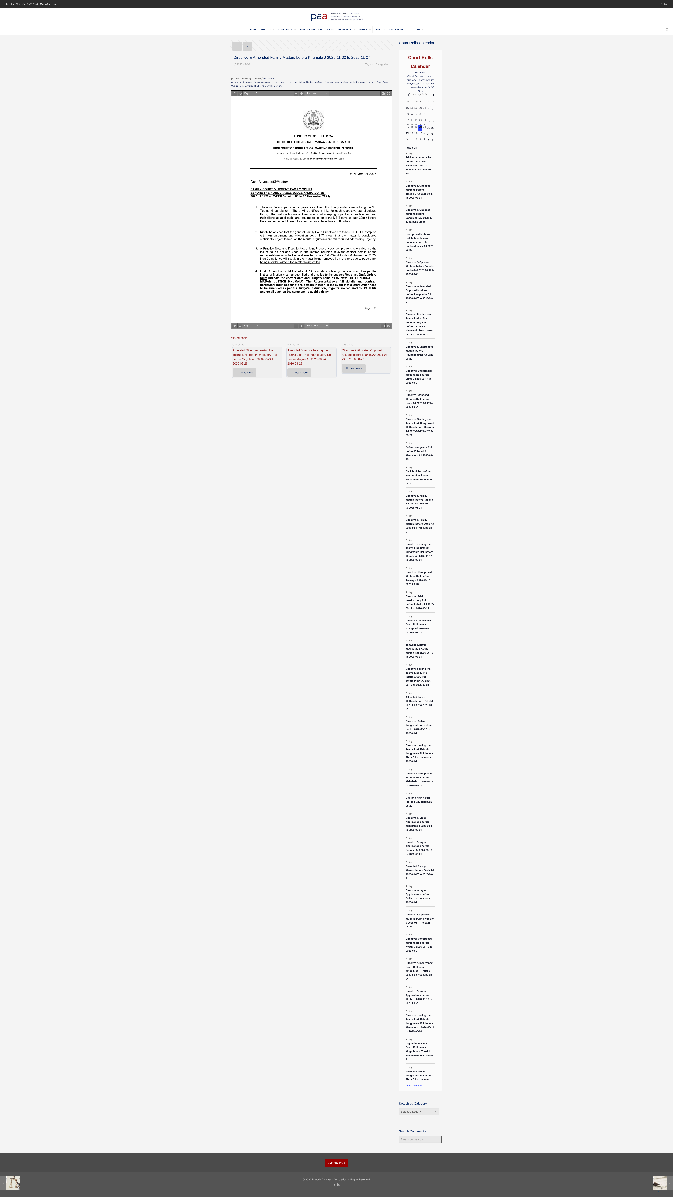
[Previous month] (408, 95)
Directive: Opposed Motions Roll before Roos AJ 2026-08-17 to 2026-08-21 (419, 401)
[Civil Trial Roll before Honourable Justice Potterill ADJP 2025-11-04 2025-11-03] (10, 1183)
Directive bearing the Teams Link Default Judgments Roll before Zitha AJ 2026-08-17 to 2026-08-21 (419, 753)
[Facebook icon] (661, 4)
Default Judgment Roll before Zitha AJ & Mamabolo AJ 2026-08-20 (419, 453)
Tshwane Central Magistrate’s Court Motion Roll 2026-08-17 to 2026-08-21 (419, 650)
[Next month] (433, 95)
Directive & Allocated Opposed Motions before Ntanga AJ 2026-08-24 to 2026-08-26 (365, 355)
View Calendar (414, 1085)
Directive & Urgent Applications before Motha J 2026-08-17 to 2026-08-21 (419, 997)
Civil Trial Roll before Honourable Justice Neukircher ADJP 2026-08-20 (419, 477)
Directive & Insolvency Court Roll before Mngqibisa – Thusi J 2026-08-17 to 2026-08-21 (419, 971)
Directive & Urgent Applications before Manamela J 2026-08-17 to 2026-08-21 (420, 823)
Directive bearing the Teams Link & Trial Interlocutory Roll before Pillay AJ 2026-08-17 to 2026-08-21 (419, 676)
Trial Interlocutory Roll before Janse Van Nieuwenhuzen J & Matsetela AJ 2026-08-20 (419, 165)
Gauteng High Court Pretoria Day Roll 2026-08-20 (419, 801)
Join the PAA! (336, 1162)
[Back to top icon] (658, 1191)
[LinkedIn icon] (665, 4)
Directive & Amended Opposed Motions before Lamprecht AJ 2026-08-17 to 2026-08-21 (419, 294)
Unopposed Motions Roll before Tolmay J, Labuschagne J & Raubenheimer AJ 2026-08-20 (420, 242)
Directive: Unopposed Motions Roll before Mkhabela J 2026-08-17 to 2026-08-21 (419, 779)
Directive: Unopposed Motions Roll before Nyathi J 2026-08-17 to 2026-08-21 (419, 944)
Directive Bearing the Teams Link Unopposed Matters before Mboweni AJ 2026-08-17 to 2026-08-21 (420, 427)
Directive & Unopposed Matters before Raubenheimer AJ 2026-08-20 (420, 352)
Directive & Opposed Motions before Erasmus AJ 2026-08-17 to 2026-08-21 (420, 191)
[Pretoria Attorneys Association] (336, 16)
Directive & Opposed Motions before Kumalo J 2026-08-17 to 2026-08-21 (420, 920)
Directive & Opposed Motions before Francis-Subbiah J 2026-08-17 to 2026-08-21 (420, 268)
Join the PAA (13, 3)
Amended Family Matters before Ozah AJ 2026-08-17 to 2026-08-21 (420, 872)
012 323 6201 (31, 4)
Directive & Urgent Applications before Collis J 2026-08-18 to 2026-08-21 (418, 896)
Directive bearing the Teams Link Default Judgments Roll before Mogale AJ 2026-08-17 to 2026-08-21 (419, 552)
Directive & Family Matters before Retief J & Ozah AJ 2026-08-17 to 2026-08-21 (419, 501)
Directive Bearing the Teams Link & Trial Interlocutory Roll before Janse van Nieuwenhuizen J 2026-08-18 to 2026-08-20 (419, 324)
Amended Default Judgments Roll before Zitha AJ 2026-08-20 (419, 1075)
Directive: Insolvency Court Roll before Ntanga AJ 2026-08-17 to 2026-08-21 (419, 626)
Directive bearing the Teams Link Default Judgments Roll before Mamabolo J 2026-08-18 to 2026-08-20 (420, 1023)
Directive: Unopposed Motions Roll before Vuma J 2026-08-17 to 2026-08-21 (419, 376)
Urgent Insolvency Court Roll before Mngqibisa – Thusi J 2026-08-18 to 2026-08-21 (419, 1051)
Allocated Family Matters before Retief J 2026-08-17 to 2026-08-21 (419, 703)
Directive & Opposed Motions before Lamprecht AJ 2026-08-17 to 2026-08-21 (419, 215)
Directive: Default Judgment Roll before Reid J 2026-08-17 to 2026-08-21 (419, 727)
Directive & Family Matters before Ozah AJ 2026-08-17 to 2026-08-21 (420, 525)
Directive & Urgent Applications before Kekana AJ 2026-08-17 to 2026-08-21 (419, 848)
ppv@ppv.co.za (50, 4)
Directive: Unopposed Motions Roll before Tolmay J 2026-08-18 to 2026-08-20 (419, 578)
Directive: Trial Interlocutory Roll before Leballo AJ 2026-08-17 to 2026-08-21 (420, 602)
